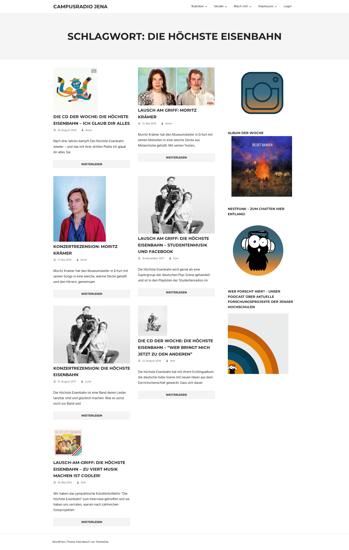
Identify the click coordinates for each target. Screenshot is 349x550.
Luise (88, 381)
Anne (88, 130)
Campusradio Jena (80, 6)
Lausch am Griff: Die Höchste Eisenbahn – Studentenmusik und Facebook (173, 245)
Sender (219, 6)
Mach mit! (241, 6)
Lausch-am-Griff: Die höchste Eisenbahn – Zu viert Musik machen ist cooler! (89, 469)
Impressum (265, 6)
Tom (175, 258)
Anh (172, 361)
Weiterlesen (91, 164)
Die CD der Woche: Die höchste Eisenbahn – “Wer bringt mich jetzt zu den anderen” (175, 347)
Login (288, 6)
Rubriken (197, 6)
